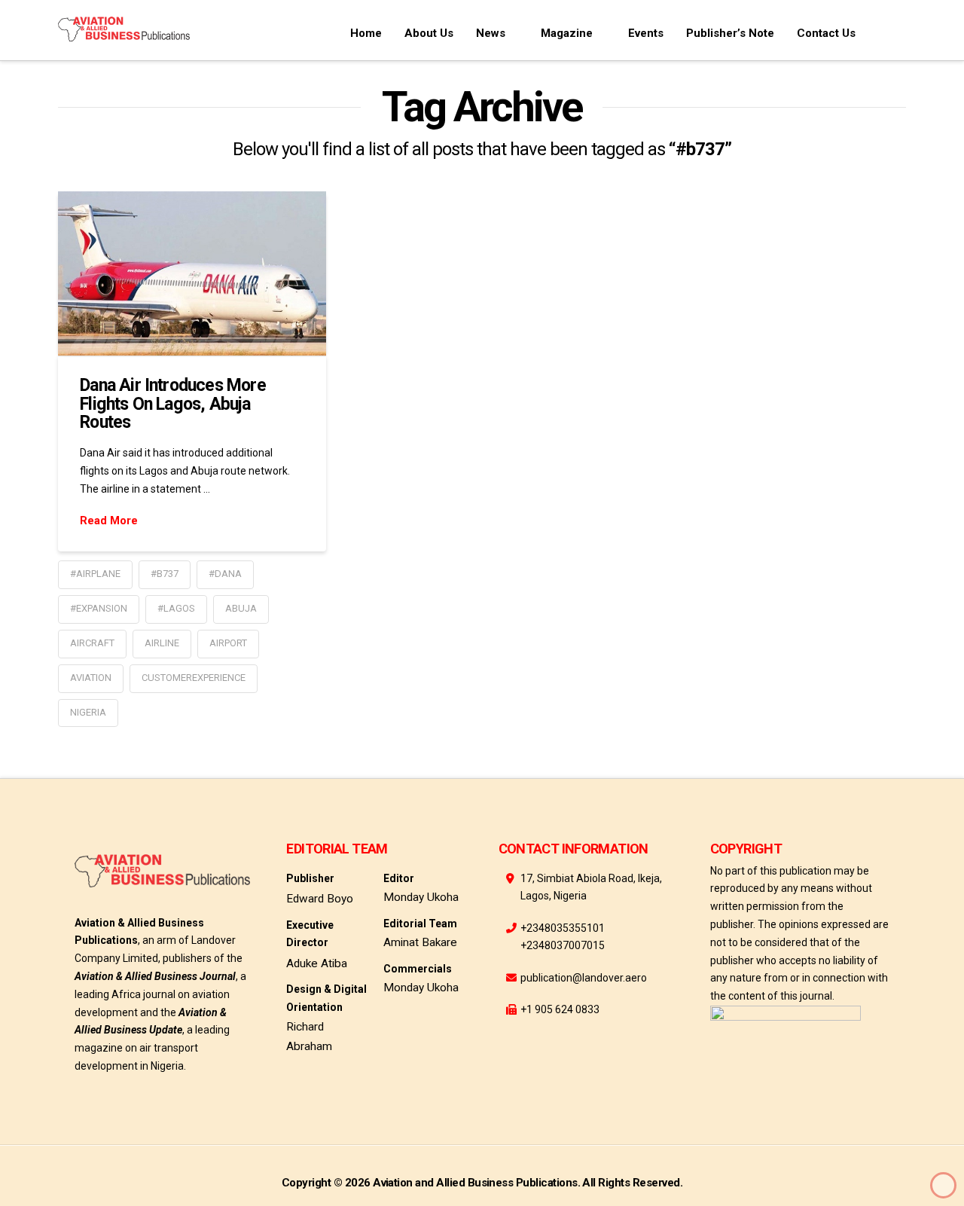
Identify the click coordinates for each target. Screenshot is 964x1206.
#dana (225, 573)
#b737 (164, 573)
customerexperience (194, 677)
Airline (162, 643)
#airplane (95, 573)
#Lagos (176, 608)
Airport (228, 643)
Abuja (241, 608)
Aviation (90, 677)
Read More (109, 520)
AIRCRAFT (92, 643)
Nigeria (88, 712)
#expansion (98, 608)
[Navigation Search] (886, 30)
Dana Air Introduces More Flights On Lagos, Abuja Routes (173, 403)
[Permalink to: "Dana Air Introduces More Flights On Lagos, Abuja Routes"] (192, 273)
